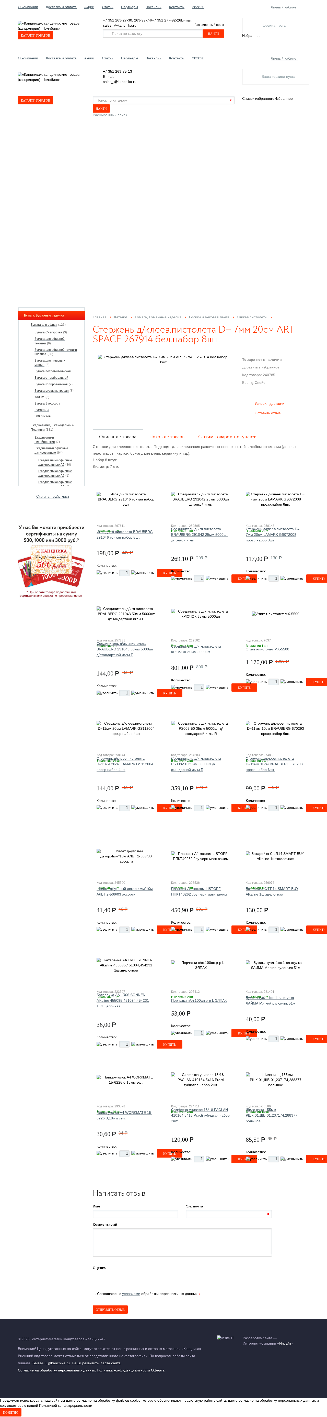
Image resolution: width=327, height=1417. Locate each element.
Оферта (158, 1370)
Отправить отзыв (110, 1310)
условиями (131, 1294)
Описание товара (117, 436)
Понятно (10, 1412)
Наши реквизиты (85, 1363)
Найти (213, 34)
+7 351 (117, 20)
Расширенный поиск (209, 25)
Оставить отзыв (268, 413)
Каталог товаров (35, 35)
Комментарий (105, 1224)
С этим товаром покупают (227, 436)
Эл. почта (194, 1206)
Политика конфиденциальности (123, 1370)
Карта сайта (110, 1363)
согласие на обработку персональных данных (277, 1400)
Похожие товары (167, 436)
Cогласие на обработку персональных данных (57, 1370)
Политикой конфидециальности (65, 1405)
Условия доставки (269, 403)
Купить (169, 1045)
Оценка (99, 1268)
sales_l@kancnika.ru (119, 25)
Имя (96, 1206)
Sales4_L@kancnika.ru (51, 1363)
